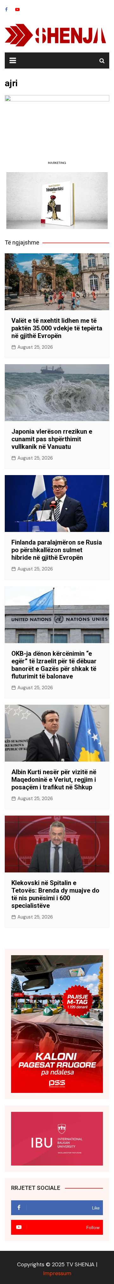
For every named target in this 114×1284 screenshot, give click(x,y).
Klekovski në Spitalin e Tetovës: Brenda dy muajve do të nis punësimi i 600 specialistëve (55, 894)
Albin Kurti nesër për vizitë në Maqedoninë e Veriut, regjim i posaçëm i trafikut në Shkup (53, 779)
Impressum (57, 1273)
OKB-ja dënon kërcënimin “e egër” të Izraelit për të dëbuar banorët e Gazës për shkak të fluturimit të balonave (54, 665)
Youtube (17, 9)
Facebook (6, 9)
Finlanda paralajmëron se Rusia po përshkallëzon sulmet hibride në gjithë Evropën (56, 550)
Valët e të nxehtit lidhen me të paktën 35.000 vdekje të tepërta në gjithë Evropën (56, 328)
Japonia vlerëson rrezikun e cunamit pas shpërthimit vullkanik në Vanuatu (51, 439)
